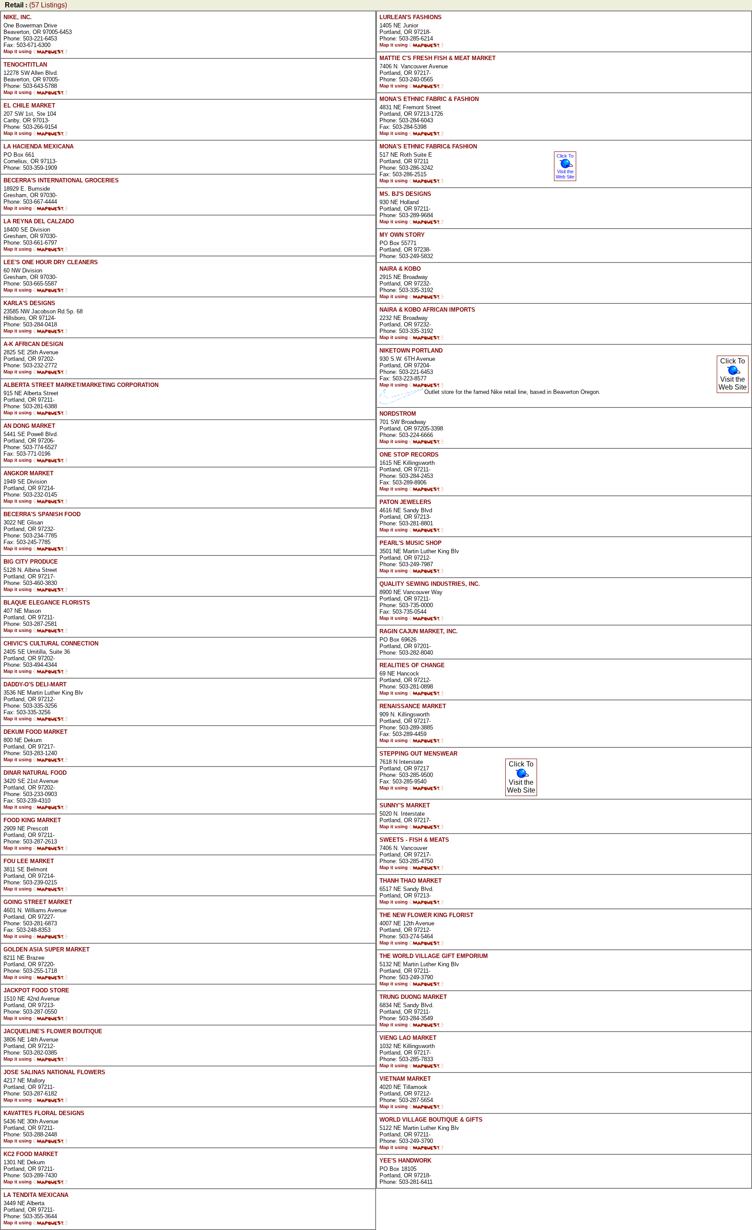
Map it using (18, 51)
